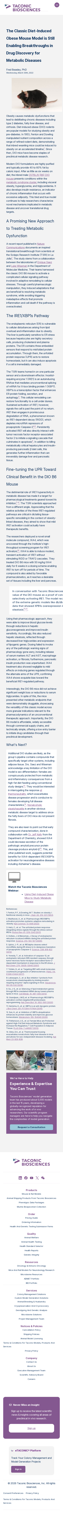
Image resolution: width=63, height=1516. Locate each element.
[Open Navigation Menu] (56, 4)
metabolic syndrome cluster (21, 182)
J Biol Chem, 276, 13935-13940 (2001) (30, 964)
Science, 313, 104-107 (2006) (29, 941)
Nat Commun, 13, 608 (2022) (26, 924)
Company (31, 1358)
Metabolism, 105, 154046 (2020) (33, 1017)
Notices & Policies (32, 1326)
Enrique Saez (44, 262)
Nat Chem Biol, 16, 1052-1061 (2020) (37, 1002)
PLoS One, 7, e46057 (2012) (25, 1028)
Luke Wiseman (19, 265)
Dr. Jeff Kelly (35, 834)
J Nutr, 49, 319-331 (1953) (41, 915)
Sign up (31, 1428)
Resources (31, 1262)
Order (31, 1214)
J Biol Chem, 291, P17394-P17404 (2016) (24, 1008)
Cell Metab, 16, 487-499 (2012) (33, 994)
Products (31, 1190)
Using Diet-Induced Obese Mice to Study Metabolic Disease (39, 898)
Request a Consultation (31, 1127)
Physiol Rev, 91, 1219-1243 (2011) (26, 932)
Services (31, 1290)
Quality (31, 1233)
